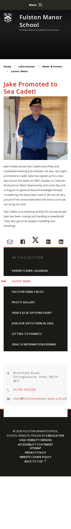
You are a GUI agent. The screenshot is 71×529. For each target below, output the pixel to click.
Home (7, 66)
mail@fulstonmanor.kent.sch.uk (40, 398)
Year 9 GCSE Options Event (32, 313)
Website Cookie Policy (36, 457)
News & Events (52, 66)
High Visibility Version (35, 440)
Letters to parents (27, 334)
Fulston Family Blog (28, 292)
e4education (55, 435)
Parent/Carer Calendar (30, 271)
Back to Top (34, 461)
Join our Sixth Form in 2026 (32, 323)
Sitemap (35, 448)
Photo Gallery (23, 302)
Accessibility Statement (35, 444)
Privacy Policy (35, 452)
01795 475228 (24, 390)
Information (27, 66)
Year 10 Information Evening (34, 344)
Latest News (19, 71)
